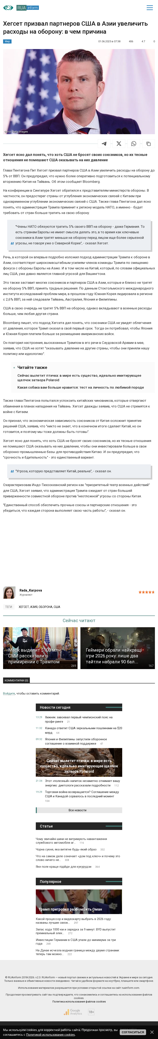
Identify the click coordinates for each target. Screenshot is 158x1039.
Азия (33, 607)
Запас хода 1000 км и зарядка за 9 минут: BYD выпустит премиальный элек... (76, 931)
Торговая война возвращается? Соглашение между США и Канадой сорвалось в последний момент (82, 796)
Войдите (9, 693)
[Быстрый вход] (135, 8)
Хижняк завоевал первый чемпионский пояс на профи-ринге (79, 719)
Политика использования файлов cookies (79, 1001)
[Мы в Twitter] (117, 968)
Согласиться (133, 1032)
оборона (45, 607)
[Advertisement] (79, 551)
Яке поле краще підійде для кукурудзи (68, 867)
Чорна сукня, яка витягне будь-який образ (70, 849)
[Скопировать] (148, 143)
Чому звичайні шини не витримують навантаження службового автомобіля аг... (71, 840)
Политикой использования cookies (50, 1034)
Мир (7, 41)
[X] (119, 143)
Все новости (77, 810)
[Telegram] (104, 143)
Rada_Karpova (31, 590)
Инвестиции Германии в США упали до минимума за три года (76, 941)
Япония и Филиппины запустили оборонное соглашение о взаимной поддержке (76, 741)
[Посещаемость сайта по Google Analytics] (73, 1012)
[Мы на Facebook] (41, 968)
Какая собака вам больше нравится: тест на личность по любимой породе (80, 387)
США (57, 607)
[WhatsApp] (133, 143)
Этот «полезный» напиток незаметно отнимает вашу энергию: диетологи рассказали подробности (82, 783)
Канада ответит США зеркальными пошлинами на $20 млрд (83, 730)
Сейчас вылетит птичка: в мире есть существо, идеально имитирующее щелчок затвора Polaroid (79, 377)
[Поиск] (121, 8)
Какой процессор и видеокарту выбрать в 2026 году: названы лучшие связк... (73, 921)
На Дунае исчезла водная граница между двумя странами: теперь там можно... (78, 952)
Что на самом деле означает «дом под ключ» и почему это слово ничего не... (78, 858)
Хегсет (24, 607)
